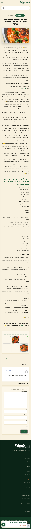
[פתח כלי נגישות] (3, 524)
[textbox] (15, 323)
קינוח (28, 466)
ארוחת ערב (27, 458)
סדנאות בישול (27, 501)
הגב (27, 377)
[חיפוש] (2, 8)
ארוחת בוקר (27, 474)
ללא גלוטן (11, 358)
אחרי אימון (27, 469)
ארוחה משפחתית (20, 15)
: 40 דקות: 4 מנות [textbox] (24, 205)
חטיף (28, 471)
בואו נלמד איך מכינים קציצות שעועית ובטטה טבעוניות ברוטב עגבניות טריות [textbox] (15, 181)
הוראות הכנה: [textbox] (24, 255)
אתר (26, 420)
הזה (22, 325)
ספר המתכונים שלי (26, 495)
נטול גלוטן (6, 358)
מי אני (28, 485)
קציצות (2, 358)
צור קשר (28, 487)
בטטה (14, 358)
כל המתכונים (27, 482)
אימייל (25, 414)
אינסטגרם (27, 511)
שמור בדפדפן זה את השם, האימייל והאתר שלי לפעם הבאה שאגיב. (15, 426)
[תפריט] (2, 2)
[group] (15, 194)
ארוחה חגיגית (25, 358)
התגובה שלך (24, 391)
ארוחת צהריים (27, 461)
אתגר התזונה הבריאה (25, 503)
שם (26, 409)
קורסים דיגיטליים (26, 498)
